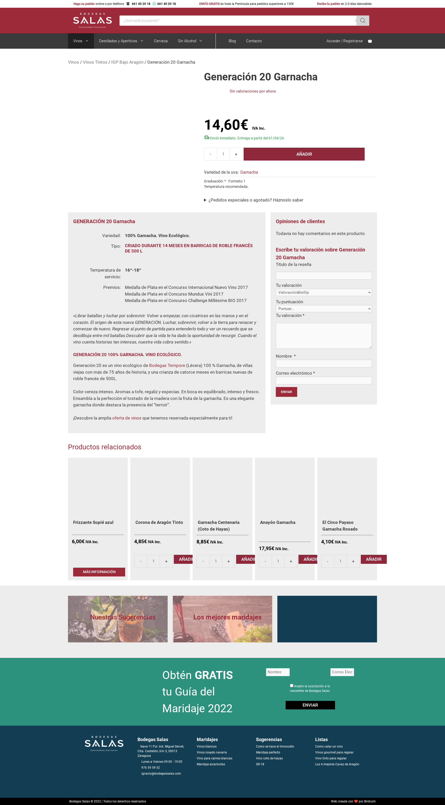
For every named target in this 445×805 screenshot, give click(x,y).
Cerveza (161, 41)
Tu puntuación (289, 301)
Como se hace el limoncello (275, 746)
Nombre (286, 356)
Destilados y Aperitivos (118, 41)
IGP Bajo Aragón (127, 62)
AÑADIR (304, 154)
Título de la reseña (293, 264)
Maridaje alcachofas (211, 764)
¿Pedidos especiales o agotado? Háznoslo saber (256, 200)
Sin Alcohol (187, 41)
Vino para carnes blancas (214, 758)
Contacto (254, 41)
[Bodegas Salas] (90, 20)
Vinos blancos (207, 746)
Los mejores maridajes (227, 617)
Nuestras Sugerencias (123, 617)
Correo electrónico (295, 373)
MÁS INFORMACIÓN (99, 572)
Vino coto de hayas (269, 758)
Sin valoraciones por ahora (253, 91)
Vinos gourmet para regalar (334, 752)
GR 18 (260, 764)
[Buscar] (362, 20)
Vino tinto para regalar (331, 758)
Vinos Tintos (95, 62)
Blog (232, 41)
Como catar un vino (329, 746)
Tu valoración (289, 285)
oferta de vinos (126, 418)
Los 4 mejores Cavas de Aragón (337, 764)
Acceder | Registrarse (345, 41)
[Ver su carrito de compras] (370, 41)
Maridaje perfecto (268, 752)
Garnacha (249, 172)
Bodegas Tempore (167, 365)
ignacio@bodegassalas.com (161, 773)
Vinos (77, 41)
